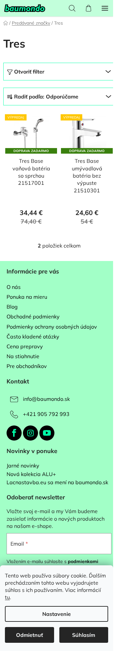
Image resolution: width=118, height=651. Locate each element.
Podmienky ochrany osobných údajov (52, 326)
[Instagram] (30, 433)
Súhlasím (83, 635)
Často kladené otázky (33, 336)
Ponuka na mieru (27, 296)
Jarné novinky (23, 466)
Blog (12, 306)
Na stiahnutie (23, 356)
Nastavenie (56, 614)
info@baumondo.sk (46, 399)
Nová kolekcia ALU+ (31, 474)
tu (7, 597)
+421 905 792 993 (46, 414)
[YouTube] (46, 433)
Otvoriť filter (29, 71)
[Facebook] (14, 433)
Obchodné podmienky (33, 316)
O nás (14, 287)
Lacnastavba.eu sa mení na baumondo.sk (57, 483)
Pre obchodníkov (27, 366)
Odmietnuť (29, 635)
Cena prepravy (25, 346)
